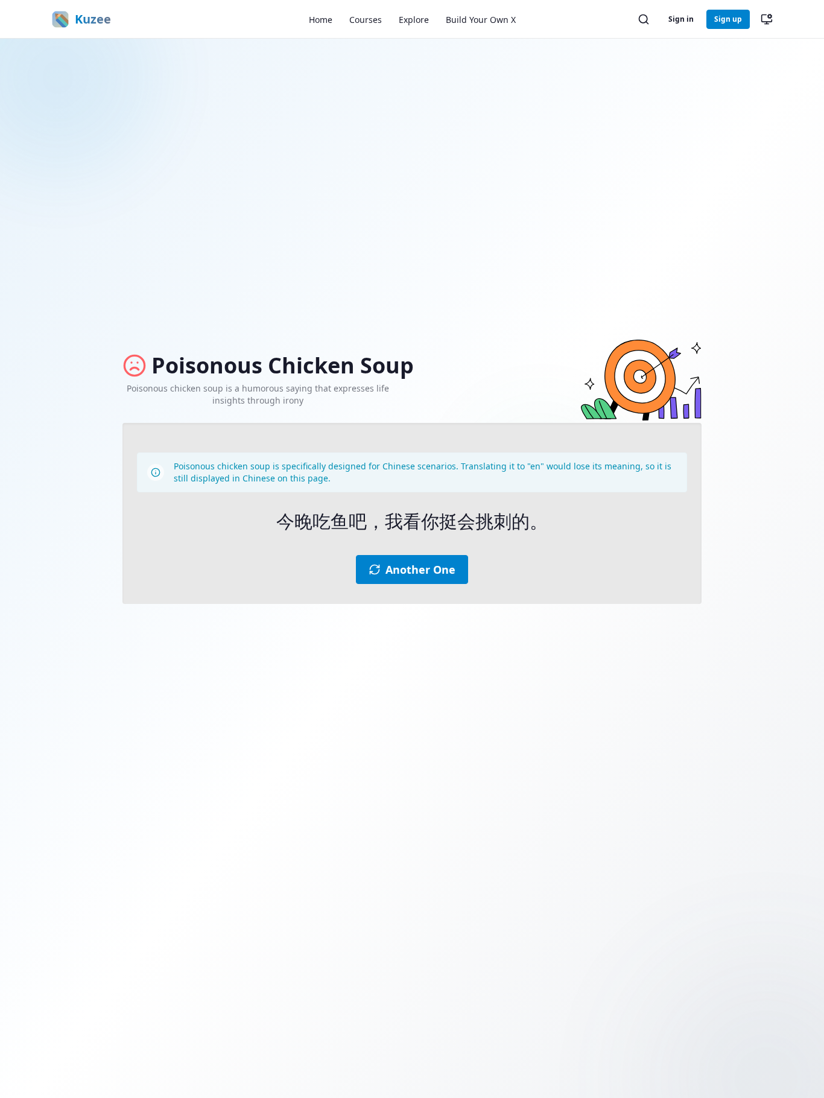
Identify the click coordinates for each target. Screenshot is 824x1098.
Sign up (728, 19)
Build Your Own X (481, 19)
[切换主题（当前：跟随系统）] (767, 19)
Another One (420, 569)
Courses (365, 19)
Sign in (681, 19)
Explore (414, 19)
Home (320, 19)
